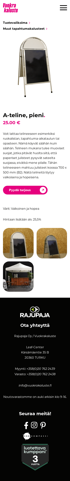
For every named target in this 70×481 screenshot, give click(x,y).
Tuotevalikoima (15, 22)
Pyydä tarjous (20, 190)
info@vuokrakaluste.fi (35, 385)
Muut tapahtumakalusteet (24, 28)
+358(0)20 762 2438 (41, 374)
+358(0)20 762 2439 (41, 369)
